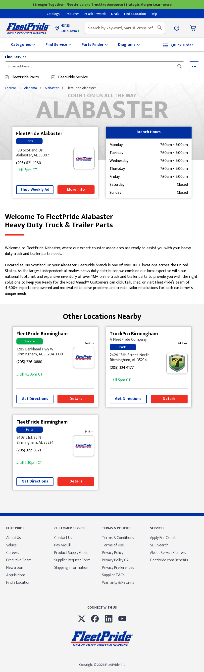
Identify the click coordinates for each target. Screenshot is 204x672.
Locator (10, 88)
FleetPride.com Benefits (169, 560)
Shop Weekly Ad (34, 189)
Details (75, 398)
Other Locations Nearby (102, 314)
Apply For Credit (163, 537)
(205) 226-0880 (29, 362)
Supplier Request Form (72, 560)
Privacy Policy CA (115, 560)
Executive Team (19, 560)
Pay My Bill (62, 545)
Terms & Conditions (118, 537)
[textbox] (125, 28)
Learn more (162, 4)
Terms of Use (113, 545)
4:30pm (29, 375)
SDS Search (159, 545)
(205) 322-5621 (28, 450)
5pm (26, 170)
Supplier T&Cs (113, 575)
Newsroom (15, 567)
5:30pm (69, 30)
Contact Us (63, 537)
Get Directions (35, 398)
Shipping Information (71, 567)
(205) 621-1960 (28, 163)
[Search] (160, 28)
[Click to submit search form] (180, 66)
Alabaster (52, 88)
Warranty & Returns (118, 582)
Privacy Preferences (118, 567)
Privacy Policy (112, 552)
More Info (76, 189)
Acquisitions (16, 575)
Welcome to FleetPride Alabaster (59, 221)
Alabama (30, 88)
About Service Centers (168, 552)
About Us (13, 537)
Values (11, 545)
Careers (12, 552)
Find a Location (18, 582)
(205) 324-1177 (122, 368)
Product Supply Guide (71, 552)
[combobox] (125, 28)
